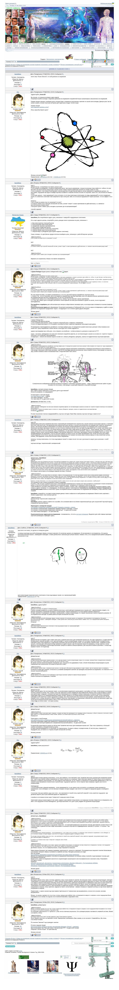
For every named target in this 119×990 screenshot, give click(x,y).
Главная (8, 44)
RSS (112, 59)
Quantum (97, 44)
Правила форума (99, 59)
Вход (110, 47)
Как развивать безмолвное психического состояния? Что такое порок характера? (55, 854)
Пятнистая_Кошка (17, 215)
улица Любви (88, 44)
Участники (90, 59)
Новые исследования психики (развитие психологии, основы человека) (38, 64)
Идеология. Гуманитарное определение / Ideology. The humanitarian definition (53, 865)
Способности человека (57, 44)
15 (59, 706)
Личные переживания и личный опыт (71, 64)
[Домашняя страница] (37, 180)
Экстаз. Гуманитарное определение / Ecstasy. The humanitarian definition (52, 864)
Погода (15, 46)
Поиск (107, 59)
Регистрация (101, 47)
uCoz (20, 951)
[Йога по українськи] (113, 3)
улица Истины (25, 46)
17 (59, 773)
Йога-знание (36, 44)
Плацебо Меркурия (13, 972)
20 (63, 902)
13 (63, 653)
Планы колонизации (33, 972)
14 (59, 687)
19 (63, 874)
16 (60, 740)
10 (48, 527)
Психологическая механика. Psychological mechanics (72, 974)
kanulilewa (18, 74)
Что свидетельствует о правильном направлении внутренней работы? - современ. (55, 720)
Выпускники (75, 47)
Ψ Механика (36, 46)
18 (59, 813)
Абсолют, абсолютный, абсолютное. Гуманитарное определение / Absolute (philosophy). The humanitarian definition (64, 863)
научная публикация (82, 514)
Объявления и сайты (88, 47)
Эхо (18, 92)
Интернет (92, 46)
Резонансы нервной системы (40, 47)
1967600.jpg (43, 177)
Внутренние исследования (61, 47)
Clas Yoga (101, 46)
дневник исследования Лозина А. (15, 66)
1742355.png (57, 177)
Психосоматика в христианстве (52, 972)
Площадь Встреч (65, 46)
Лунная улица (47, 46)
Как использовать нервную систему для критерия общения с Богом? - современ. (55, 926)
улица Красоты (107, 44)
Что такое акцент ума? (37, 396)
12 (63, 635)
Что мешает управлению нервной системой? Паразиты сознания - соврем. (53, 507)
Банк (14, 44)
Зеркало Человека (24, 44)
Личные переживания (21, 47)
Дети (55, 46)
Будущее (9, 47)
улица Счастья (77, 44)
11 (63, 602)
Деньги (8, 46)
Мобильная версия (106, 3)
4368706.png (30, 596)
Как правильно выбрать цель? (40, 107)
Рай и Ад (109, 46)
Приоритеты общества (79, 46)
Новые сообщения (80, 59)
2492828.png (43, 753)
